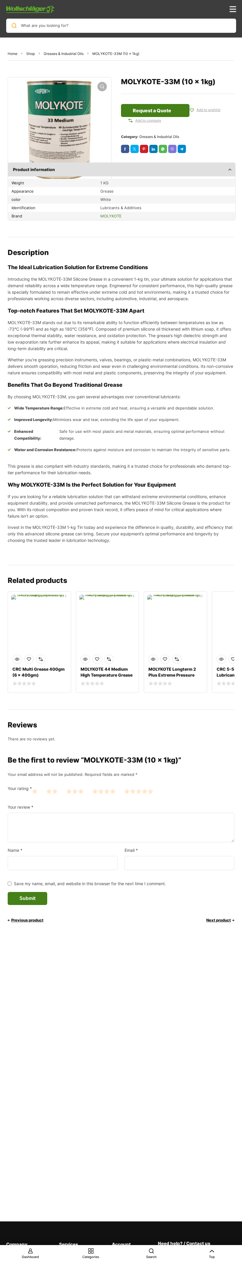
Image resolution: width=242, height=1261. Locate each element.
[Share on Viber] (172, 149)
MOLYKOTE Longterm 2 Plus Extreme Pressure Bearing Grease (172, 675)
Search (151, 1257)
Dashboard (30, 1257)
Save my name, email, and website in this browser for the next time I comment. (90, 883)
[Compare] (130, 120)
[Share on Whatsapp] (163, 149)
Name (15, 850)
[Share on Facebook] (125, 149)
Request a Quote (152, 110)
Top (212, 1257)
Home (12, 53)
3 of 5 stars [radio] (75, 791)
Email (131, 850)
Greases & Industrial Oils (64, 53)
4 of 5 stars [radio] (104, 791)
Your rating (20, 788)
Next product (218, 920)
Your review (20, 807)
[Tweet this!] (134, 149)
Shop (30, 53)
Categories (90, 1257)
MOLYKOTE (111, 216)
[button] (102, 86)
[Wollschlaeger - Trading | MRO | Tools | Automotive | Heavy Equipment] (30, 9)
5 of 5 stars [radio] (138, 791)
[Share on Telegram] (182, 149)
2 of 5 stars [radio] (52, 791)
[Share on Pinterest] (144, 149)
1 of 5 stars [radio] (35, 791)
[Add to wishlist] (191, 110)
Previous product (27, 920)
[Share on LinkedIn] (153, 149)
